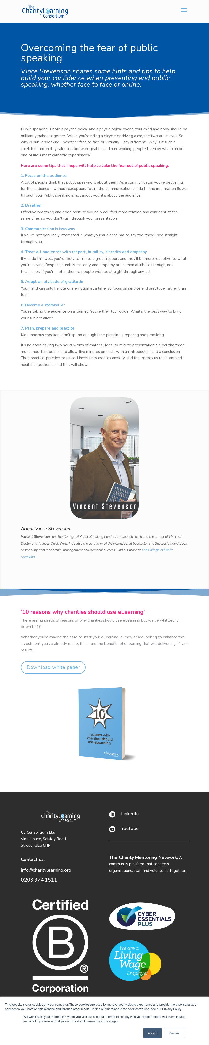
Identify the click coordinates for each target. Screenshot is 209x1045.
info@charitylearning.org (46, 870)
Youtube (130, 828)
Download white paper (53, 667)
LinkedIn (130, 814)
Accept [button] (152, 1033)
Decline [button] (174, 1033)
